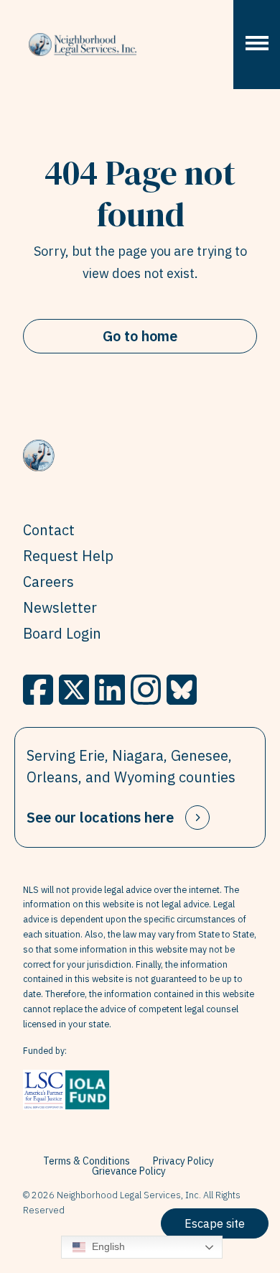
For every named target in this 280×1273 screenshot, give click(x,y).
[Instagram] (146, 690)
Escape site (215, 1223)
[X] (74, 690)
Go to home (140, 336)
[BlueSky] (182, 690)
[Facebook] (38, 690)
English (107, 1246)
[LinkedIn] (110, 690)
